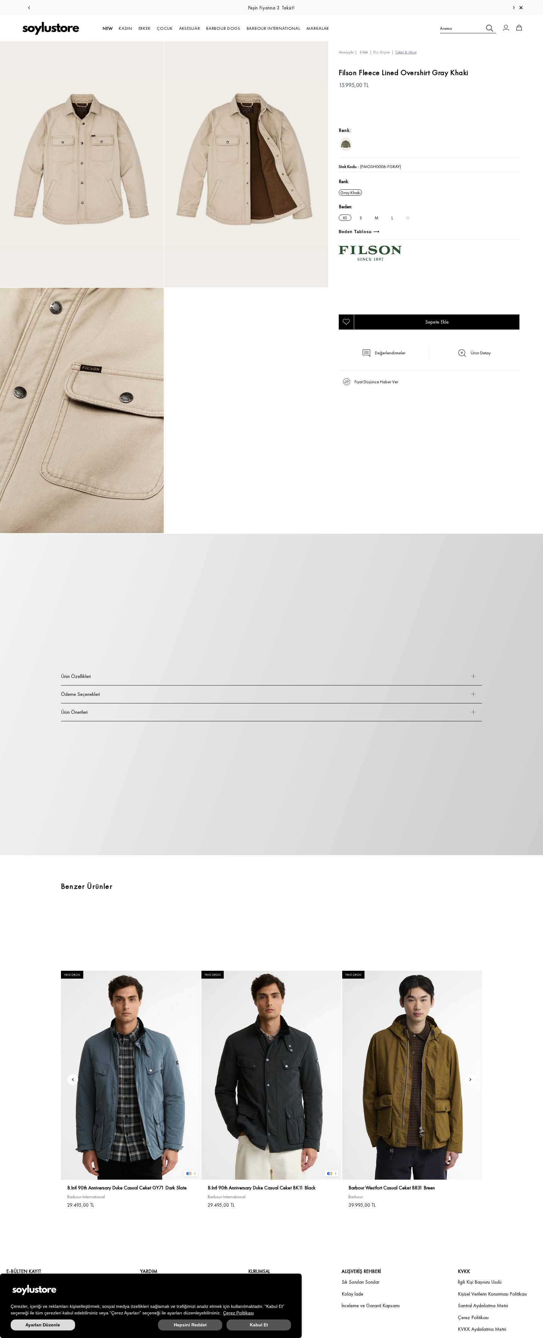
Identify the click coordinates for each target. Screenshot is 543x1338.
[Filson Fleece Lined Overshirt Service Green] (346, 144)
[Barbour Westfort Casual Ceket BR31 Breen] (412, 1075)
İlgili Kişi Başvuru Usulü (480, 1282)
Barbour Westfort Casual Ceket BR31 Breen (391, 1187)
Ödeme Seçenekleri (80, 694)
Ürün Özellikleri (76, 676)
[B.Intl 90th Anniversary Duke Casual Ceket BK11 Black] (271, 1075)
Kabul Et (259, 1324)
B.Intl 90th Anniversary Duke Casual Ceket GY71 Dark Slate (127, 1187)
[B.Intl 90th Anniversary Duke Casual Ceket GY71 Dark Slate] (131, 1075)
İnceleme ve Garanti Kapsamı (371, 1305)
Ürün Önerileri (74, 712)
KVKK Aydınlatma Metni (482, 1329)
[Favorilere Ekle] (346, 322)
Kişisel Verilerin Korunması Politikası (492, 1294)
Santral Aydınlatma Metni (483, 1305)
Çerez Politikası (238, 1312)
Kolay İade (352, 1294)
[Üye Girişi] (505, 28)
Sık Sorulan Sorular (360, 1282)
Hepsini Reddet (190, 1324)
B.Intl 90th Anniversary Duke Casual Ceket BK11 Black (261, 1187)
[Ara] (489, 28)
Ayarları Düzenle (42, 1324)
